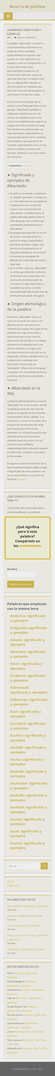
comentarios (29, 545)
